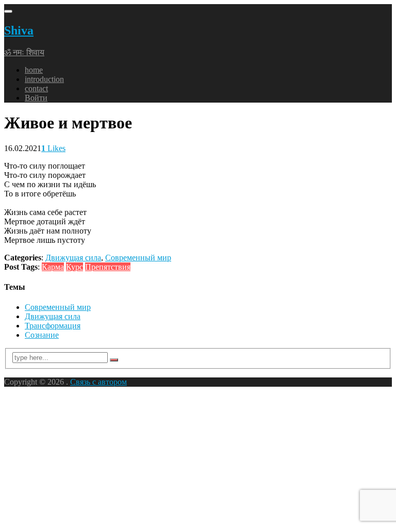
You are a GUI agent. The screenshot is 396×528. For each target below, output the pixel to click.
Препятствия (107, 266)
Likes (53, 148)
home (34, 69)
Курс (74, 266)
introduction (44, 79)
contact (36, 88)
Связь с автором (98, 381)
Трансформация (52, 325)
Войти (36, 97)
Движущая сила (73, 257)
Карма (53, 266)
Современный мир (138, 257)
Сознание (42, 335)
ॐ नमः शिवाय (24, 52)
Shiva (19, 30)
